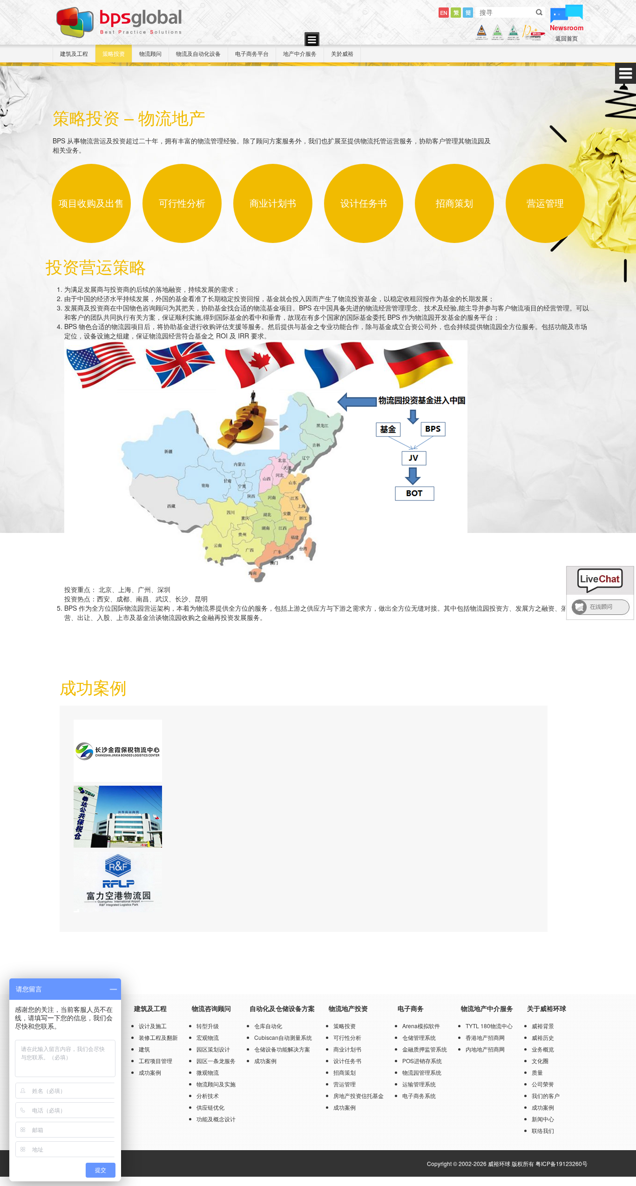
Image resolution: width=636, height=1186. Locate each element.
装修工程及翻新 (158, 1037)
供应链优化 (210, 1107)
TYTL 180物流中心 (489, 1026)
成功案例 (150, 1072)
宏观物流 (207, 1037)
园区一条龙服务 (216, 1061)
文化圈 (540, 1061)
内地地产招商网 (485, 1049)
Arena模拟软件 (421, 1026)
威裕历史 (543, 1037)
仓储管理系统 (419, 1037)
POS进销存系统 (422, 1061)
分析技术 (207, 1095)
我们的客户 (546, 1095)
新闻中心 (543, 1119)
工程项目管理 (155, 1061)
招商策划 (344, 1072)
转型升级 (207, 1026)
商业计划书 (347, 1049)
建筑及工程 (74, 53)
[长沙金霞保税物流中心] (118, 750)
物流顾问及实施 (216, 1084)
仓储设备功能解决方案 (282, 1049)
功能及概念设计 (216, 1119)
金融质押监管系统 (424, 1049)
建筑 (144, 1049)
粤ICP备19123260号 (561, 1163)
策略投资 (113, 53)
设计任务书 (347, 1061)
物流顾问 (150, 53)
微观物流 (207, 1072)
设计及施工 (153, 1026)
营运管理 (344, 1084)
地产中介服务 (300, 53)
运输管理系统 (419, 1084)
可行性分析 (347, 1037)
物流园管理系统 (421, 1072)
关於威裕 (342, 53)
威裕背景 (543, 1026)
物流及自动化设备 (198, 53)
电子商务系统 (419, 1095)
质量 (537, 1072)
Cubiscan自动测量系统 (283, 1037)
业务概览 (543, 1049)
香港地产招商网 (485, 1037)
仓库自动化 (268, 1026)
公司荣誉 (543, 1084)
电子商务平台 (252, 53)
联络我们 (543, 1130)
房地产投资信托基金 (358, 1095)
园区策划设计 (213, 1049)
